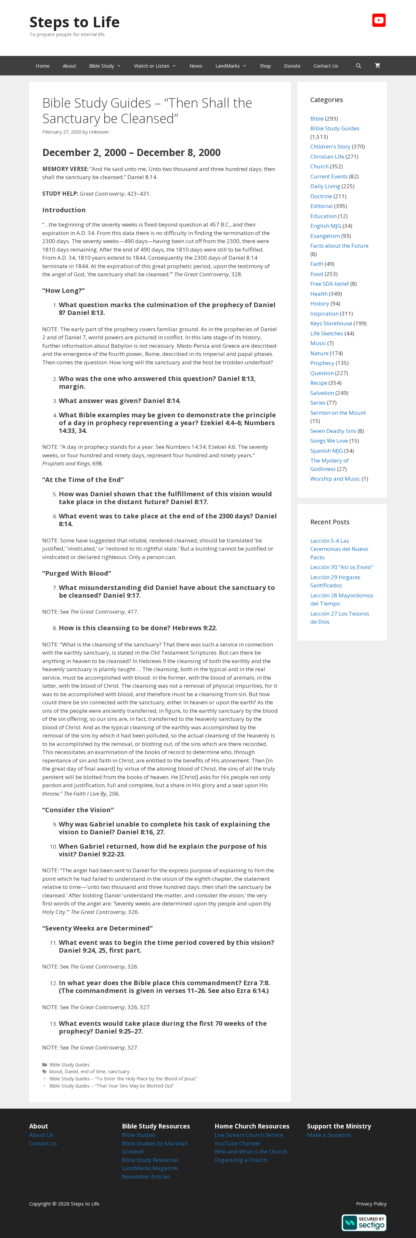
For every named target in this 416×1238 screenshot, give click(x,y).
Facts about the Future (339, 245)
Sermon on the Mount (338, 412)
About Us (41, 1135)
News (195, 65)
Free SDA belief (329, 283)
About (69, 65)
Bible (317, 118)
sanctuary (118, 1071)
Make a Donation (329, 1135)
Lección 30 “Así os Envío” (341, 567)
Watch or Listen (151, 65)
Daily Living (325, 186)
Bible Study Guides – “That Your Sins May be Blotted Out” (111, 1086)
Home (43, 65)
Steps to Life (74, 22)
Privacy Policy (371, 1203)
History (319, 303)
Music (318, 343)
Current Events (329, 176)
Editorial (321, 206)
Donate (292, 65)
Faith (316, 263)
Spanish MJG (326, 450)
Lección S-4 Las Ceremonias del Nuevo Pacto (339, 549)
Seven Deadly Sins (333, 431)
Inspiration (324, 313)
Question (322, 373)
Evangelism (325, 236)
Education (323, 216)
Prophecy (322, 363)
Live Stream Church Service (248, 1135)
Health (319, 293)
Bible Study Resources (150, 1160)
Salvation (322, 393)
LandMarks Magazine (150, 1168)
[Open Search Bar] (358, 65)
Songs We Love (329, 440)
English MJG (325, 225)
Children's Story (330, 146)
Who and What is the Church (250, 1151)
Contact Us (326, 65)
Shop (265, 65)
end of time (93, 1071)
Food (316, 274)
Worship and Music (335, 478)
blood (55, 1071)
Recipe (318, 382)
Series (318, 402)
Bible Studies (139, 1135)
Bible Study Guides (69, 1065)
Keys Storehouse (331, 323)
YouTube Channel (237, 1143)
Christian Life (327, 156)
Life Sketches (326, 333)
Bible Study (101, 65)
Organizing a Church (240, 1160)
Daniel (71, 1071)
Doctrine (321, 196)
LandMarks (227, 65)
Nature (319, 353)
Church (319, 166)
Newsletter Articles (146, 1176)
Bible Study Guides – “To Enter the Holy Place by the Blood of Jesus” (123, 1078)
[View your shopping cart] (377, 65)
